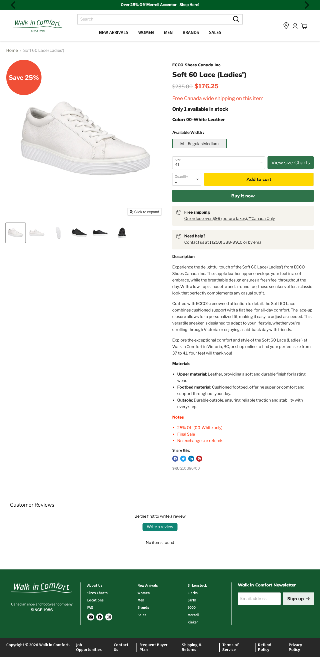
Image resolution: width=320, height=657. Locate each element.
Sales (215, 32)
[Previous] (14, 5)
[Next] (306, 5)
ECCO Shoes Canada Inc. (196, 64)
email (258, 242)
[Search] (235, 19)
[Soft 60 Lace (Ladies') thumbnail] (16, 233)
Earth (192, 600)
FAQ (90, 607)
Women (146, 32)
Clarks (193, 593)
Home (12, 50)
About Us (94, 585)
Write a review (160, 526)
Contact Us (121, 647)
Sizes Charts (97, 593)
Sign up (295, 598)
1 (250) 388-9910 (226, 242)
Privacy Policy (295, 647)
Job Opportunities (89, 647)
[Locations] (286, 25)
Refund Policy (264, 647)
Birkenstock (197, 585)
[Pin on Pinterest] (199, 459)
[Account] (295, 26)
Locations (95, 600)
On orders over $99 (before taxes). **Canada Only (229, 218)
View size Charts (290, 163)
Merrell (193, 615)
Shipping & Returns (192, 647)
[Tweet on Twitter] (183, 459)
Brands (191, 32)
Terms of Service (230, 647)
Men (168, 32)
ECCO (192, 607)
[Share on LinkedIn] (191, 459)
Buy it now (243, 196)
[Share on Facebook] (175, 459)
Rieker (193, 622)
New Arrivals (113, 32)
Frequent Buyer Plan (154, 647)
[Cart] (304, 26)
